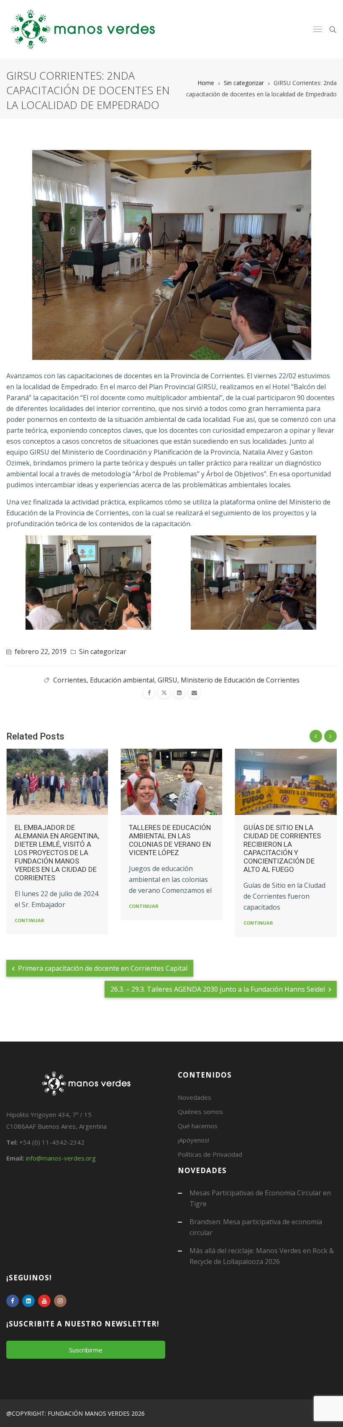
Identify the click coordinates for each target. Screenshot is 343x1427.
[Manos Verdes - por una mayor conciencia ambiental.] (82, 29)
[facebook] (149, 692)
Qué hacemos (198, 1126)
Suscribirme (85, 1350)
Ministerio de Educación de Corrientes (240, 680)
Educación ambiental (122, 680)
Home (205, 83)
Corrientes (70, 680)
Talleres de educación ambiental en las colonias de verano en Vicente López (170, 840)
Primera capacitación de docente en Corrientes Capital (101, 968)
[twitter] (164, 692)
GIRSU (167, 680)
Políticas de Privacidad (210, 1154)
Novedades (194, 1097)
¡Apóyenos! (193, 1140)
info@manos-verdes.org (61, 1158)
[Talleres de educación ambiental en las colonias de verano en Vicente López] (171, 782)
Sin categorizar (244, 83)
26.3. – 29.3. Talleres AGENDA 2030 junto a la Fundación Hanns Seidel (218, 989)
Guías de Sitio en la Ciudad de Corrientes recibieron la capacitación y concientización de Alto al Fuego (282, 848)
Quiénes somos (200, 1111)
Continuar (29, 920)
